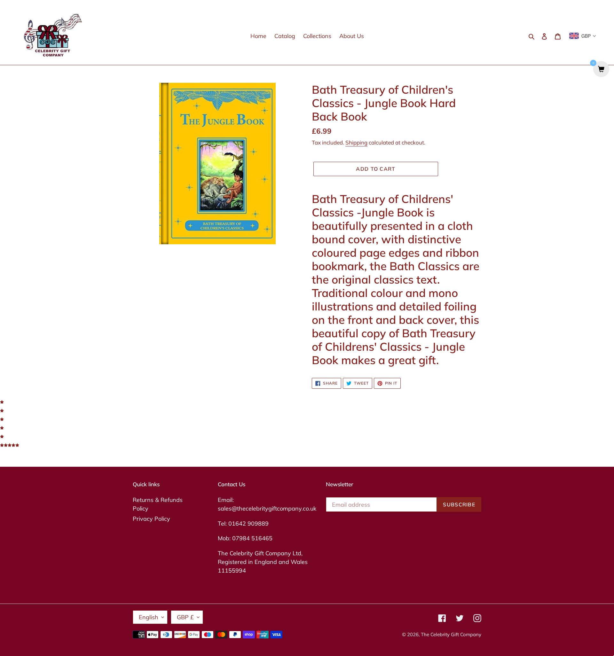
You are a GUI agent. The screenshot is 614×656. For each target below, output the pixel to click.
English (148, 617)
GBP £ (185, 617)
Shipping (356, 142)
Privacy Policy (151, 518)
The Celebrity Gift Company (451, 634)
